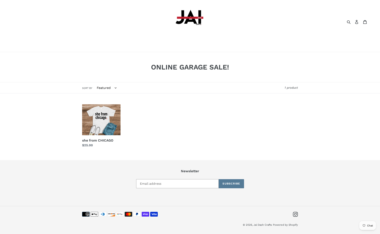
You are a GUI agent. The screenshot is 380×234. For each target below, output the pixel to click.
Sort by (87, 88)
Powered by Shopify (285, 224)
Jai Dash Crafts (263, 224)
